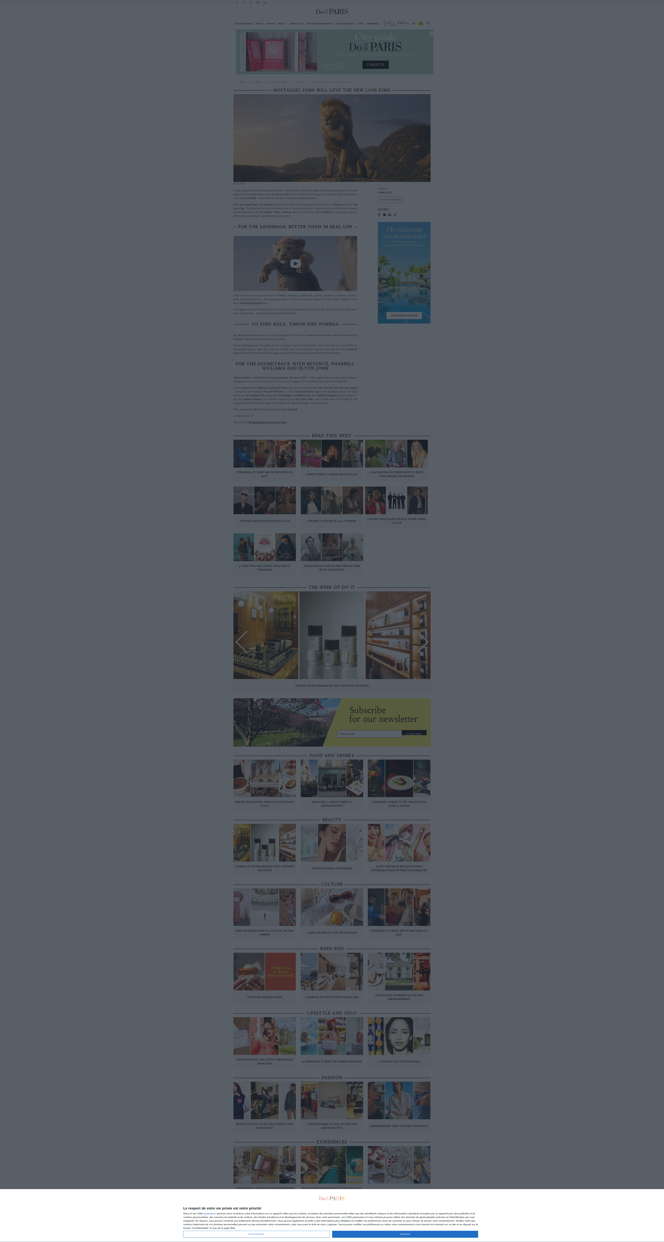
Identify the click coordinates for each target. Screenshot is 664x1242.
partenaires (209, 1213)
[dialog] (332, 1215)
